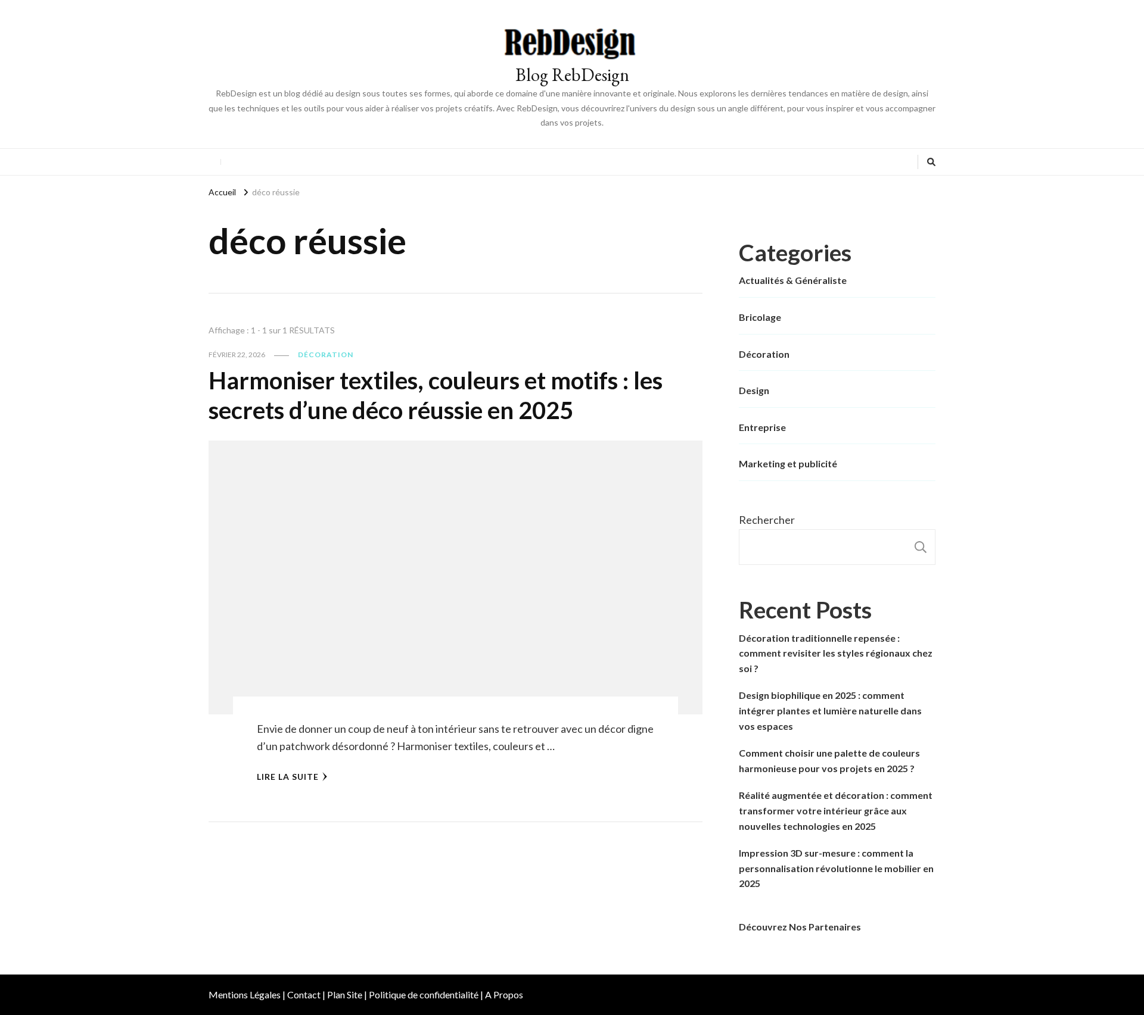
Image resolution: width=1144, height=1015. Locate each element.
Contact (304, 994)
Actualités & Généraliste (793, 280)
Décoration (325, 354)
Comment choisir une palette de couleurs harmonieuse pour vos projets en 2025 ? (829, 760)
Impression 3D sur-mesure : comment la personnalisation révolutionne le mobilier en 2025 (836, 868)
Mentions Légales (245, 994)
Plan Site (344, 994)
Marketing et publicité (788, 463)
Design (754, 390)
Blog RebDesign (572, 74)
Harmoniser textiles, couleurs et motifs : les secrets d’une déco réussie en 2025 (436, 395)
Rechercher (767, 519)
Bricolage (760, 317)
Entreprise (762, 427)
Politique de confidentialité (423, 994)
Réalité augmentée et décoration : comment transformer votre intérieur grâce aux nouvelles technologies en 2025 (835, 810)
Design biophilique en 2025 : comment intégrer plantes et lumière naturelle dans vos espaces (830, 710)
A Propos (504, 994)
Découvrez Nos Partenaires (800, 926)
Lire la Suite (288, 777)
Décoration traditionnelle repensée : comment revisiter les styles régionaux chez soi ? (835, 653)
